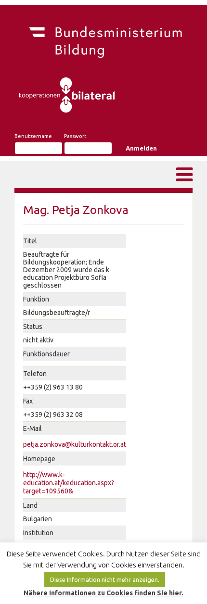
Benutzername (33, 136)
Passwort (75, 136)
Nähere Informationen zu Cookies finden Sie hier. (103, 593)
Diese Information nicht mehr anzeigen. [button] (104, 579)
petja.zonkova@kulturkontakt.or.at (74, 444)
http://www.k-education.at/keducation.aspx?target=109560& (68, 483)
